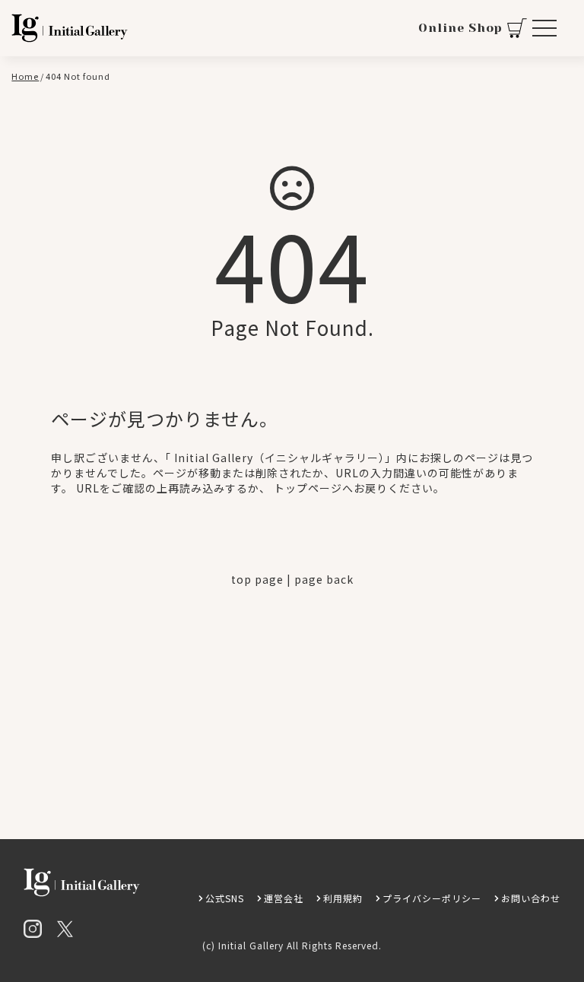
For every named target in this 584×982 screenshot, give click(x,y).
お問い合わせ (530, 898)
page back (324, 579)
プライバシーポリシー (431, 898)
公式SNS (224, 898)
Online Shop (460, 28)
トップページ (308, 488)
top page (257, 579)
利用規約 (343, 898)
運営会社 (283, 898)
